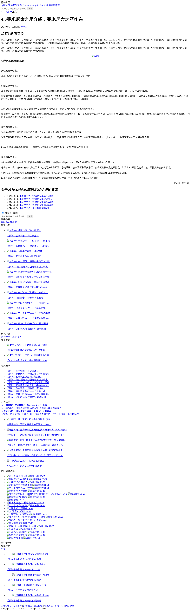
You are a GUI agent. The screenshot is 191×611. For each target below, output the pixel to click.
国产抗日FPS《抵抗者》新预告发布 (61, 414)
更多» (4, 549)
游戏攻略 (24, 5)
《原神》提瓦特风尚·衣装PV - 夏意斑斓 (26, 397)
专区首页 (5, 5)
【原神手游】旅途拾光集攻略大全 (36, 199)
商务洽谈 (38, 606)
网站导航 (69, 606)
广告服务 (27, 606)
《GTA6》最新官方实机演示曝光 (45, 408)
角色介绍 (43, 5)
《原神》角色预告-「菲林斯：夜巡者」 (26, 388)
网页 (7, 213)
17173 (4, 11)
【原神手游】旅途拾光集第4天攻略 (36, 202)
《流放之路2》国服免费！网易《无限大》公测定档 (26, 411)
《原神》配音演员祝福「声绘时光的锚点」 (28, 385)
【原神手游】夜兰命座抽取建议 (34, 208)
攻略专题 (34, 5)
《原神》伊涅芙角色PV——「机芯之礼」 (27, 391)
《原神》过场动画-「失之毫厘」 (23, 371)
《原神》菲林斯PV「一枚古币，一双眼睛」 (28, 374)
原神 (9, 11)
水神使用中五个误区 (11, 337)
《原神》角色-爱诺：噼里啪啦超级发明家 (27, 379)
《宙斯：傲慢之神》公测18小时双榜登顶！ (22, 414)
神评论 (23, 27)
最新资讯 (15, 5)
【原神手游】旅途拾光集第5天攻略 (36, 205)
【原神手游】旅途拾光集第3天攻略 (36, 196)
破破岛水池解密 (9, 222)
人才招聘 (17, 606)
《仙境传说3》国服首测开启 (15, 408)
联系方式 (48, 606)
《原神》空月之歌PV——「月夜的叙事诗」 (28, 394)
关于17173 (6, 606)
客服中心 (59, 606)
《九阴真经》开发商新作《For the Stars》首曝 (24, 405)
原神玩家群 (54, 5)
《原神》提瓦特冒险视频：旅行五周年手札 (28, 382)
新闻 (15, 213)
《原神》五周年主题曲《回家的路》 (25, 376)
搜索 (30, 9)
